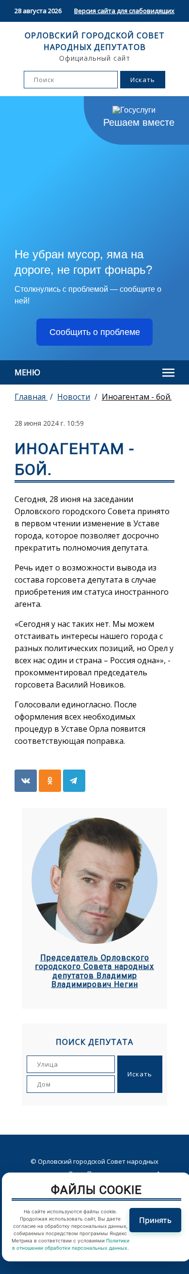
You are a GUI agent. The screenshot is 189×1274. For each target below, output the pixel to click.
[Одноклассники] (50, 781)
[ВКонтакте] (26, 781)
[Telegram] (74, 781)
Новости (73, 396)
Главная (31, 396)
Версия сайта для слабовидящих (124, 10)
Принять (155, 1220)
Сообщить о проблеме (94, 332)
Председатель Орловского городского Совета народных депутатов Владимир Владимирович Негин (94, 971)
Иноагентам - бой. (137, 396)
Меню (27, 372)
